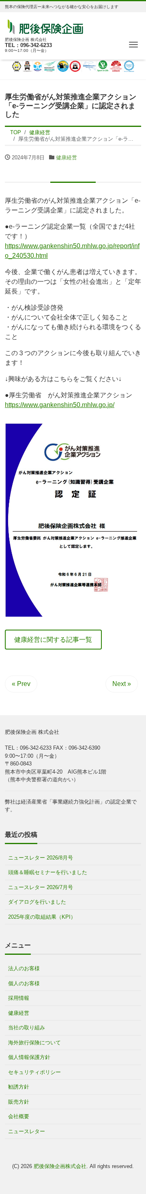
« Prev (21, 683)
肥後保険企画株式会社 (60, 1166)
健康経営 (66, 157)
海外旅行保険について (34, 1043)
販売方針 (18, 1102)
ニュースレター (26, 1131)
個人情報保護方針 (29, 1057)
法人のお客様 (24, 968)
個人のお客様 (24, 983)
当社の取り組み (26, 1028)
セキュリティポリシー (34, 1072)
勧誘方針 (18, 1087)
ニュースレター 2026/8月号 (40, 858)
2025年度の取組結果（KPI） (42, 917)
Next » (121, 683)
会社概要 (18, 1116)
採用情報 (18, 998)
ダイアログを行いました (37, 902)
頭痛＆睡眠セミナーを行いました (47, 872)
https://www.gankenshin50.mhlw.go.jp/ (59, 404)
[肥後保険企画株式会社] (45, 25)
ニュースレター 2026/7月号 (40, 887)
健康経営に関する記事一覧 (53, 639)
